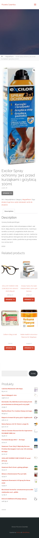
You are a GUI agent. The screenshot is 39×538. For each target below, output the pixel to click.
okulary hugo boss (8, 202)
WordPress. (26, 532)
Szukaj (33, 373)
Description (9, 211)
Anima (18, 532)
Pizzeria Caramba (8, 4)
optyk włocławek (20, 202)
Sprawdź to (7, 193)
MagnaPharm (9, 56)
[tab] (9, 211)
